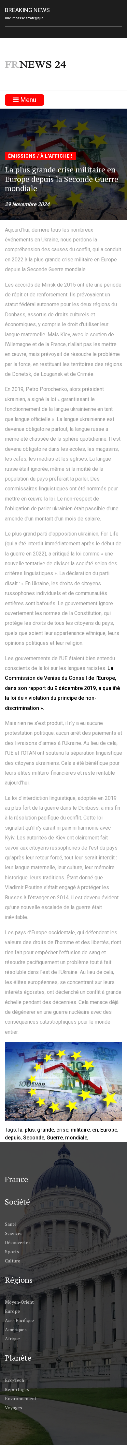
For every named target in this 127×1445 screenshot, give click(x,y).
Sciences (13, 1233)
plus (30, 1130)
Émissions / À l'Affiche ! (40, 156)
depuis (13, 1138)
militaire (80, 1130)
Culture (12, 1261)
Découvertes (18, 1242)
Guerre (55, 1138)
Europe (108, 1130)
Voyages (13, 1407)
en (95, 1130)
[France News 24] (36, 64)
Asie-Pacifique (19, 1320)
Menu (27, 100)
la (20, 1130)
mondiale (76, 1138)
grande (45, 1130)
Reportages (17, 1389)
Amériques (16, 1329)
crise (62, 1130)
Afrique (12, 1338)
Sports (12, 1251)
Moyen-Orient (19, 1302)
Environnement (20, 1398)
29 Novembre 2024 (27, 204)
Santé (11, 1224)
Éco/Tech (14, 1380)
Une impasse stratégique (24, 18)
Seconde (33, 1138)
